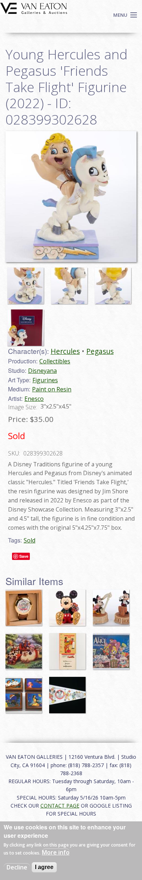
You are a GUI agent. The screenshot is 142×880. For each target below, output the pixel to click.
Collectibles (54, 361)
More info (56, 852)
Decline (17, 867)
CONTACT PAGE (59, 805)
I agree (44, 867)
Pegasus (100, 351)
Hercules (65, 351)
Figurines (45, 380)
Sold (29, 540)
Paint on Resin (51, 389)
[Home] (33, 8)
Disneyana (42, 371)
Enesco (34, 399)
